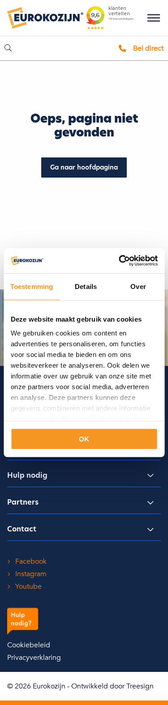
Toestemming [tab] (31, 286)
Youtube (28, 586)
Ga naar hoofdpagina (84, 167)
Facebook (31, 561)
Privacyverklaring (34, 658)
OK (84, 438)
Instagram (31, 574)
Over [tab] (138, 286)
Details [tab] (86, 286)
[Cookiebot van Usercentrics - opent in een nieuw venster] (120, 261)
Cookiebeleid (28, 645)
